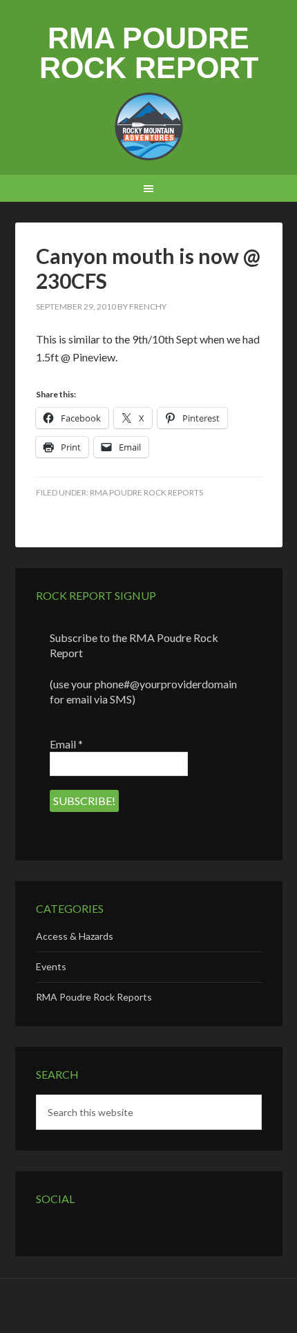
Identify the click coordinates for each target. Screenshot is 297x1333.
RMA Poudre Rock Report (148, 52)
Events (51, 966)
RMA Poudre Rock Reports (146, 492)
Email (66, 743)
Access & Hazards (74, 936)
